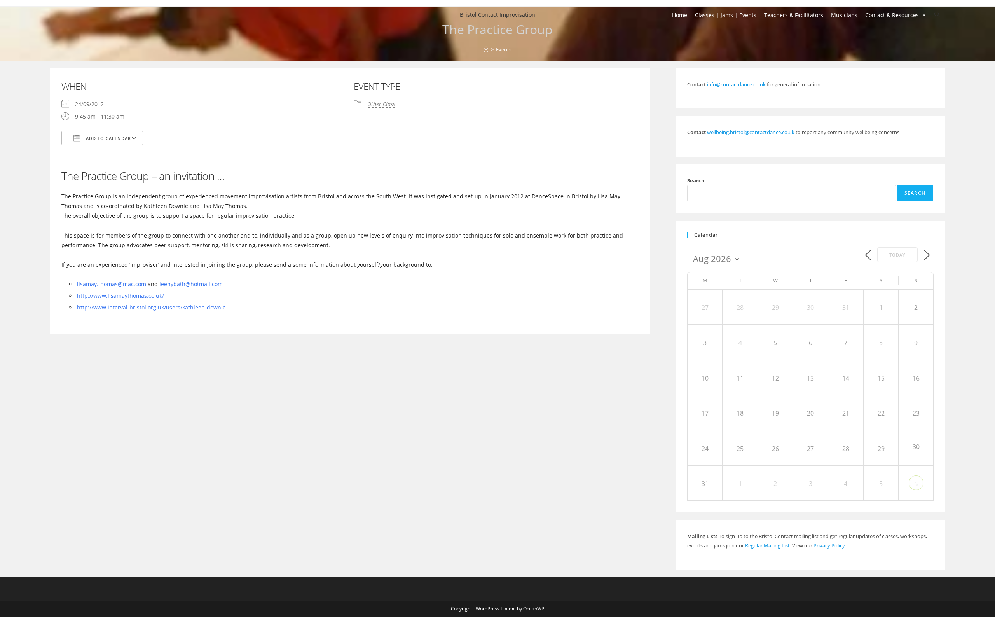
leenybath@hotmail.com (191, 284)
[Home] (486, 49)
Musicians (844, 15)
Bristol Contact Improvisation (497, 14)
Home (679, 15)
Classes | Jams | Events (725, 15)
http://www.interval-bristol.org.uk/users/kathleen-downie (151, 307)
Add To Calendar (107, 138)
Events (503, 49)
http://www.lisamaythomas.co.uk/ (120, 295)
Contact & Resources (892, 15)
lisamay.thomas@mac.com (111, 284)
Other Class (381, 104)
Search (696, 180)
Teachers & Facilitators (793, 15)
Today (897, 255)
